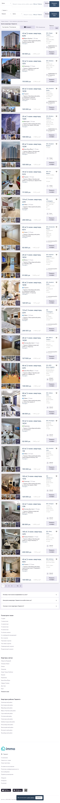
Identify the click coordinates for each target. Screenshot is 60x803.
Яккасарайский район (7, 727)
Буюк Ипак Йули (5, 680)
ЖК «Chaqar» (50, 503)
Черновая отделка (6, 641)
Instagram (4, 780)
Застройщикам (5, 772)
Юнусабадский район (7, 724)
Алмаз (3, 666)
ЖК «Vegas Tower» (49, 34)
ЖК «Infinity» (50, 559)
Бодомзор (4, 677)
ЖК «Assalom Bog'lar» (50, 144)
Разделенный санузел (7, 649)
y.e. (52, 28)
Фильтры (47, 14)
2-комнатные (4, 624)
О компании (4, 757)
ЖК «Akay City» (49, 532)
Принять (39, 797)
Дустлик (3, 686)
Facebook (3, 783)
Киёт (2, 688)
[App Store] (6, 790)
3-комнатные (4, 627)
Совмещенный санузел (7, 646)
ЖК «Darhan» (50, 61)
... (14, 586)
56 (17, 586)
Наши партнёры (5, 763)
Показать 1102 (54, 14)
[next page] (20, 585)
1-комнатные (4, 621)
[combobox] (28, 15)
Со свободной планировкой (8, 635)
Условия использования (7, 766)
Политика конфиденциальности (10, 769)
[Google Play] (18, 790)
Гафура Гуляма (5, 683)
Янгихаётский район (6, 730)
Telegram (3, 778)
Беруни (3, 675)
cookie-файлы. (31, 797)
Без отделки (4, 638)
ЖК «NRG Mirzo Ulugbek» (50, 366)
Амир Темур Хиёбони (7, 672)
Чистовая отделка (6, 643)
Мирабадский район (6, 708)
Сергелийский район (7, 713)
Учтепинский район (6, 716)
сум (57, 28)
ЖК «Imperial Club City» (49, 255)
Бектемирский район (7, 705)
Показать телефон (51, 52)
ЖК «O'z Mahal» (48, 172)
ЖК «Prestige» (50, 420)
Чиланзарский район (7, 719)
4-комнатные (4, 629)
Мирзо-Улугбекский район (8, 710)
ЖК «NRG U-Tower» (49, 338)
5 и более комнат (6, 632)
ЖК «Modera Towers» (49, 117)
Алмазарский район (6, 702)
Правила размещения (7, 774)
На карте (28, 27)
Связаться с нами (6, 760)
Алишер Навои (5, 663)
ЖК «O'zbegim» (49, 200)
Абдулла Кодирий (6, 661)
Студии (3, 618)
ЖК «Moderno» (49, 477)
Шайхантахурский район (8, 722)
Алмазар (3, 669)
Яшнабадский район (6, 733)
